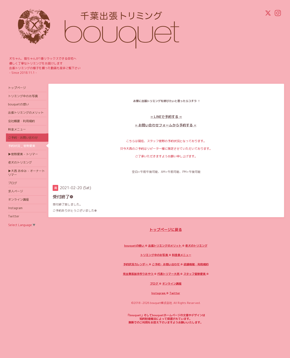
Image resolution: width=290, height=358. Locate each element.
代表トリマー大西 (168, 274)
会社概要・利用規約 (21, 121)
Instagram (158, 293)
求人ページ (15, 191)
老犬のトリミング (196, 246)
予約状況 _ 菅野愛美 (21, 146)
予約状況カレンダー (136, 264)
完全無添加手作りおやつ (138, 274)
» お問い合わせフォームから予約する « (165, 125)
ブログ (154, 283)
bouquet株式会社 (161, 303)
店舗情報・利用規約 (196, 264)
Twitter (174, 293)
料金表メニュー (181, 255)
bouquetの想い (134, 246)
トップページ (17, 88)
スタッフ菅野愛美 (194, 274)
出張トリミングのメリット (165, 246)
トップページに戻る (165, 229)
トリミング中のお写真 (154, 255)
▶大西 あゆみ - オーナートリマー (26, 173)
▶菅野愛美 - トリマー (23, 154)
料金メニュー (17, 129)
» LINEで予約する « (166, 116)
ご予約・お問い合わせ (166, 264)
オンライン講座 (172, 283)
